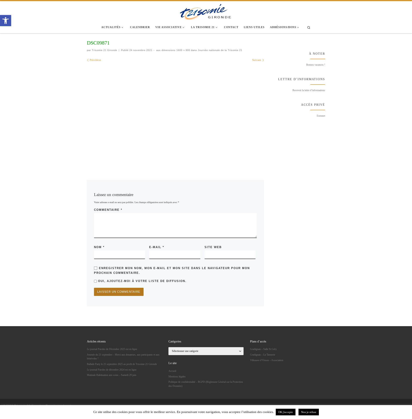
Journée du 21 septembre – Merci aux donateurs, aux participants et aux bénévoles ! (123, 356)
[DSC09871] (175, 114)
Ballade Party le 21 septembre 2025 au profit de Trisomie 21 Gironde (122, 364)
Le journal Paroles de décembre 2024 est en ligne (111, 369)
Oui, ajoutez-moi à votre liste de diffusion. (141, 281)
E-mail (156, 247)
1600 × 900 (183, 50)
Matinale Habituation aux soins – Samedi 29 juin (111, 375)
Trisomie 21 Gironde (104, 50)
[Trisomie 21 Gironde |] (206, 10)
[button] (5, 20)
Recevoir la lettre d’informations (308, 90)
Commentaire (108, 209)
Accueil (172, 370)
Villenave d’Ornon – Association (266, 360)
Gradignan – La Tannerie (262, 354)
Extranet (321, 115)
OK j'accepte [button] (285, 412)
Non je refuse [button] (308, 412)
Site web (213, 247)
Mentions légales (177, 376)
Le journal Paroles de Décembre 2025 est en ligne (112, 349)
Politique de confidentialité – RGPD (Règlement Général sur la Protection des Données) (205, 383)
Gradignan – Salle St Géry (263, 349)
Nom (99, 247)
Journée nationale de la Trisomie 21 (219, 50)
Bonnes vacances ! (315, 64)
